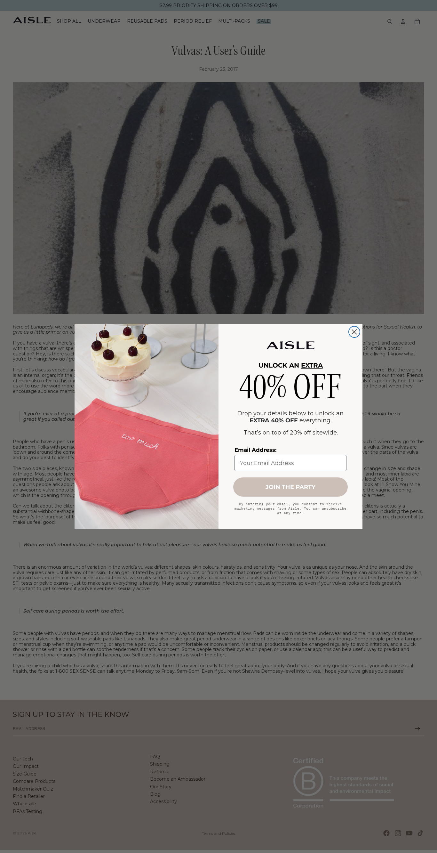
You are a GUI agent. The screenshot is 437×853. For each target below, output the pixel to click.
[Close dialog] (354, 331)
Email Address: (255, 450)
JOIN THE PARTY (290, 487)
